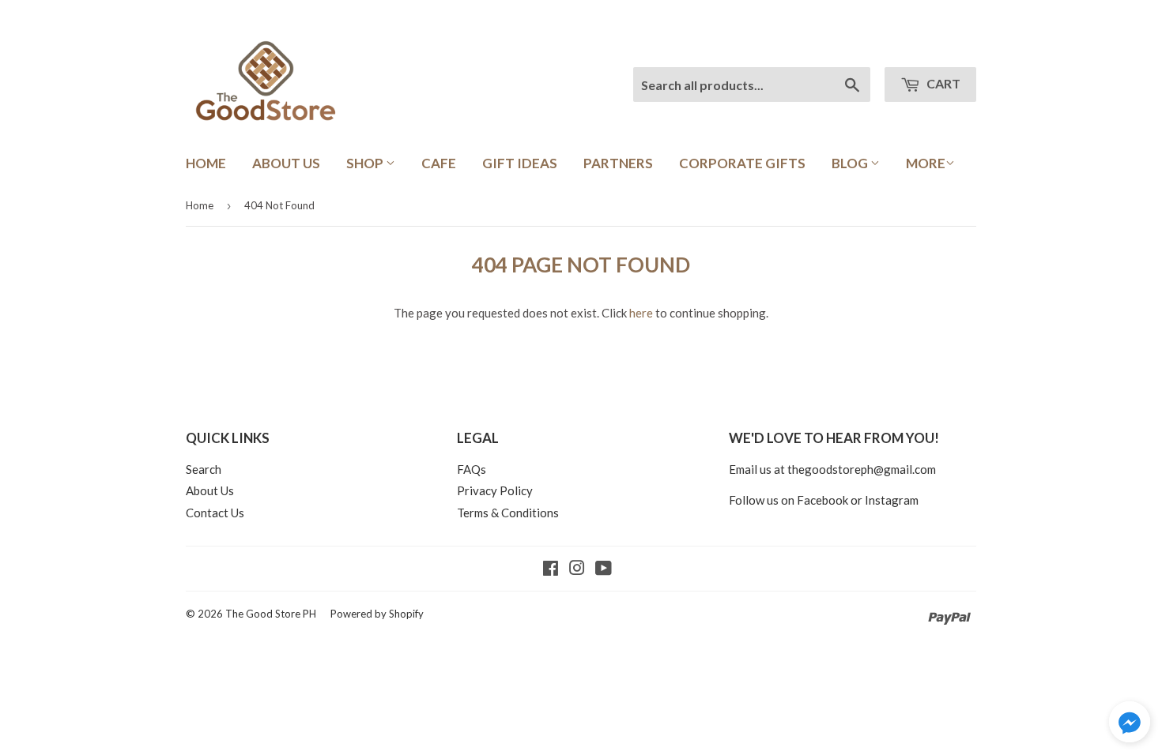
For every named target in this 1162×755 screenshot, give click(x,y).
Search (203, 469)
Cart (942, 83)
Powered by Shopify (377, 613)
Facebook (822, 500)
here (641, 313)
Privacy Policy (495, 490)
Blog (851, 163)
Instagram (892, 500)
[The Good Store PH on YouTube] (603, 569)
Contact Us (215, 512)
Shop (366, 163)
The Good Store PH (270, 613)
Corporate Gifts (742, 163)
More (925, 163)
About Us (286, 163)
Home (206, 163)
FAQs (471, 469)
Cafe (438, 163)
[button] (1129, 724)
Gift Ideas (519, 163)
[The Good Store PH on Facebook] (550, 569)
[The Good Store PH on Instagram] (577, 569)
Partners (618, 163)
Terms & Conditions (508, 512)
